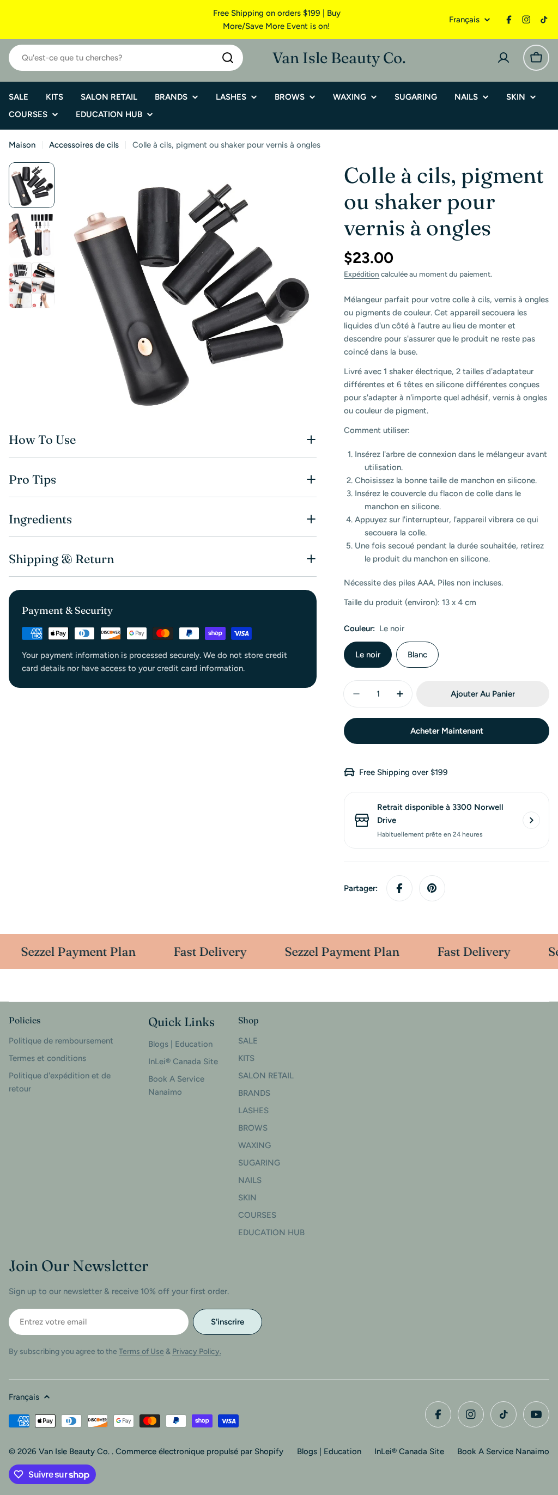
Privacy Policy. (196, 1351)
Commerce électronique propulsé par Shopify (199, 1451)
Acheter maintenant (446, 731)
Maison (22, 145)
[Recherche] (227, 57)
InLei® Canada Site (409, 1451)
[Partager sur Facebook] (399, 888)
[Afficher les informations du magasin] (531, 820)
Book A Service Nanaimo (503, 1451)
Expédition (361, 274)
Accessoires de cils (84, 145)
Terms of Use (141, 1351)
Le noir (367, 655)
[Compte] (503, 57)
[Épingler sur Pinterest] (432, 888)
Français (464, 20)
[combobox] (126, 58)
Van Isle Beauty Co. (339, 57)
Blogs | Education (329, 1451)
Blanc (417, 655)
